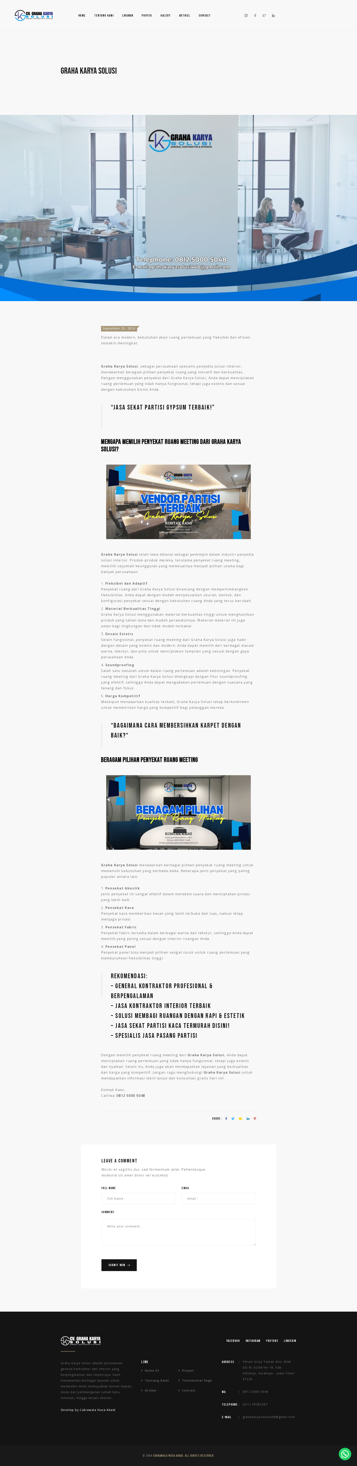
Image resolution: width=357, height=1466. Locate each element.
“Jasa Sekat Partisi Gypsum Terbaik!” (163, 408)
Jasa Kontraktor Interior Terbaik (163, 1006)
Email (186, 1188)
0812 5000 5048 (131, 1095)
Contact (205, 16)
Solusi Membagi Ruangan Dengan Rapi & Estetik (180, 1016)
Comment (108, 1212)
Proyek (147, 16)
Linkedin (290, 1341)
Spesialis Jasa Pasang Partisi (156, 1036)
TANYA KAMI (112, 354)
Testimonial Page (197, 1380)
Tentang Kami (104, 16)
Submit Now (116, 1265)
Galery (166, 16)
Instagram (253, 1341)
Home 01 (152, 1370)
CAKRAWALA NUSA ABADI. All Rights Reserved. (184, 1456)
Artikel (184, 16)
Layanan (127, 16)
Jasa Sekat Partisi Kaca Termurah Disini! (172, 1026)
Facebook (233, 1341)
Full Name (108, 1188)
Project (188, 1370)
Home (82, 16)
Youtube (272, 1341)
